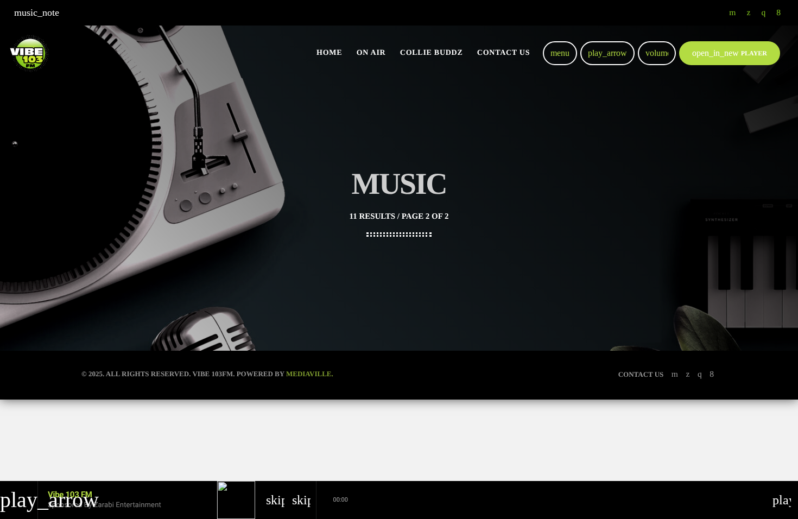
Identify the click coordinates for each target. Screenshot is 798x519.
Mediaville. (309, 374)
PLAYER (729, 53)
